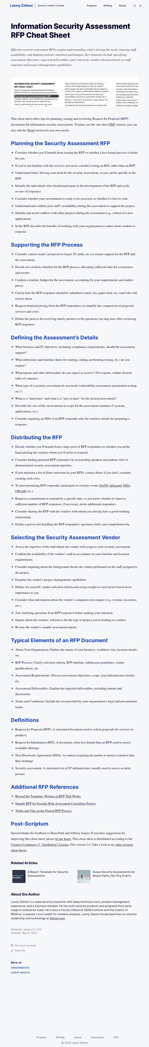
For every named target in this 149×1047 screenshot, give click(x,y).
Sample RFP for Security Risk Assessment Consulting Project (55, 803)
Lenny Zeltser (21, 5)
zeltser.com (57, 918)
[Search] (135, 6)
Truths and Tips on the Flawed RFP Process (43, 810)
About (122, 5)
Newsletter (97, 1037)
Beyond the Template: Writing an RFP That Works (48, 796)
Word (31, 130)
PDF (112, 124)
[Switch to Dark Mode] (140, 6)
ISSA (126, 485)
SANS (104, 485)
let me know (63, 838)
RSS (116, 1037)
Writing (107, 5)
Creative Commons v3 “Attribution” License (40, 844)
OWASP (20, 491)
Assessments (20, 967)
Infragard (116, 485)
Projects (92, 5)
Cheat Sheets (20, 972)
